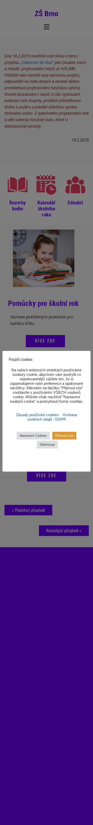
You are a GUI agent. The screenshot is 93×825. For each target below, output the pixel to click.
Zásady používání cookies (38, 415)
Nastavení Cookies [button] (33, 435)
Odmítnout (47, 444)
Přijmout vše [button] (64, 435)
